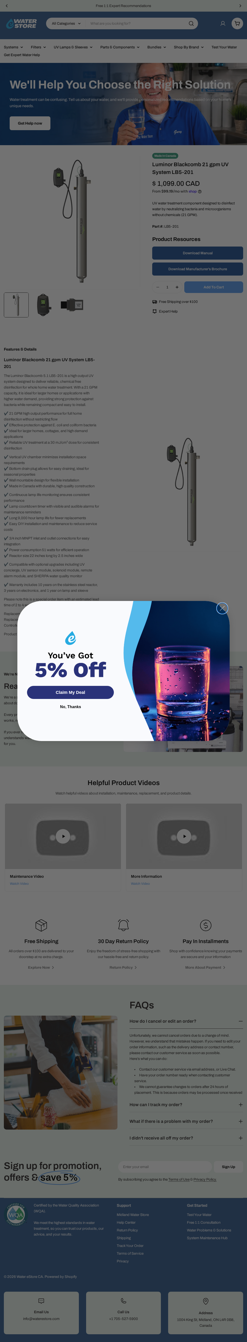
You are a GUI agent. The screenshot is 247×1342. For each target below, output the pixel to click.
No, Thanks (70, 707)
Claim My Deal (70, 692)
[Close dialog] (222, 608)
